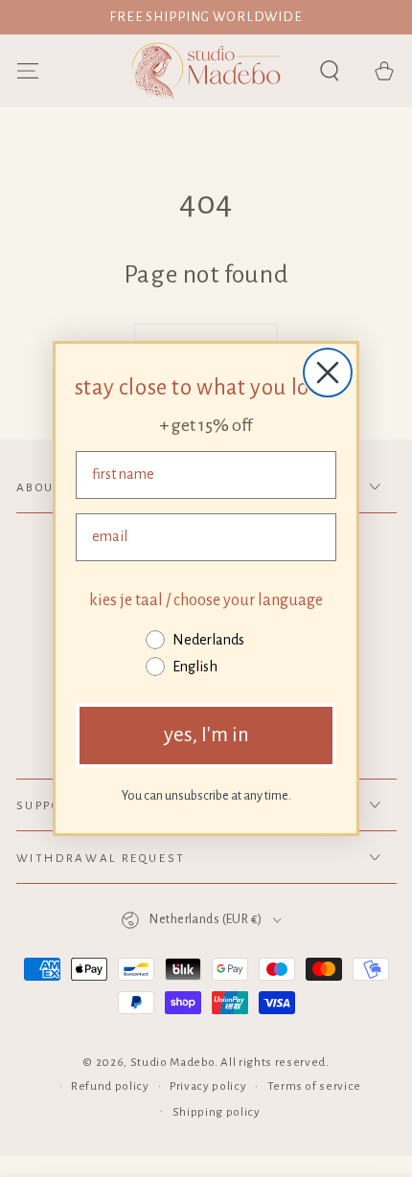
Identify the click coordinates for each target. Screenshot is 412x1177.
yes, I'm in (206, 735)
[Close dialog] (328, 372)
